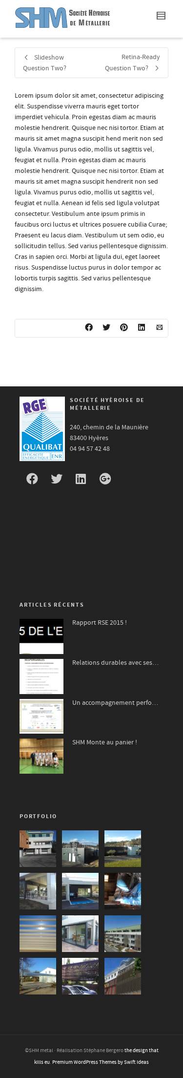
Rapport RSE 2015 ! (99, 623)
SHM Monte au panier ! (104, 742)
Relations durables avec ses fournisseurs (115, 663)
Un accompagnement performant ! (115, 703)
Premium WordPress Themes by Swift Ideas (100, 1062)
